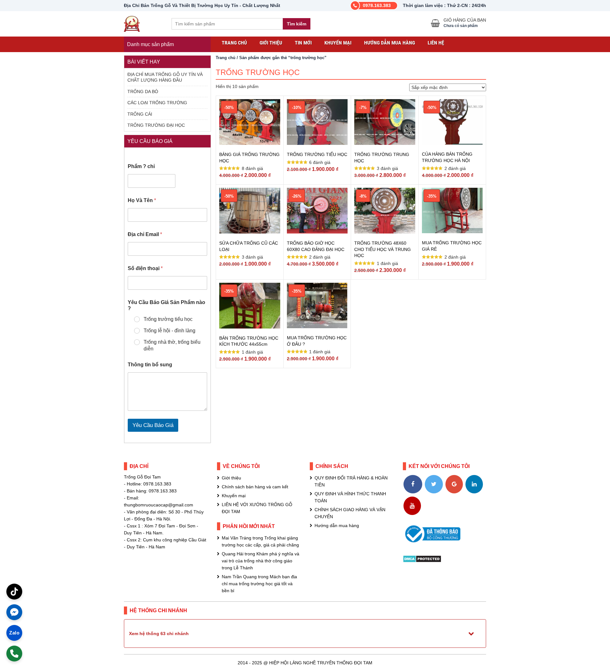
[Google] (454, 484)
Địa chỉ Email (145, 234)
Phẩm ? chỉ (141, 166)
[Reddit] (433, 506)
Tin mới (303, 43)
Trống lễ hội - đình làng (169, 330)
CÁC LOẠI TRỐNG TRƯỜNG (157, 102)
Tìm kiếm (296, 23)
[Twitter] (434, 484)
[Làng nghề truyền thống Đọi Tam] (132, 23)
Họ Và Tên (142, 200)
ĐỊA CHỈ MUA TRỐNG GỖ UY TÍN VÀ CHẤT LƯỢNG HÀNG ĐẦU (165, 77)
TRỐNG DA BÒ (142, 91)
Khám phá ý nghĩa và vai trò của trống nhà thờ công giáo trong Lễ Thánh (260, 560)
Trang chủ (234, 43)
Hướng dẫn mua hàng (389, 43)
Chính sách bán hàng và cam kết (255, 486)
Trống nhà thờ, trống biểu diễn (172, 345)
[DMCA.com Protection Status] (422, 558)
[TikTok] (14, 592)
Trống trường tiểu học (168, 319)
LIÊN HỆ (436, 43)
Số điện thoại (145, 268)
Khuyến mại (337, 43)
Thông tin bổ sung (150, 364)
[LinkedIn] (474, 484)
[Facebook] (412, 484)
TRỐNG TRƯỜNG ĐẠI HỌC (156, 125)
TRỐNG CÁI (139, 114)
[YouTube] (412, 506)
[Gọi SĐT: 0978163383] (14, 653)
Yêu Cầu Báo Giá (152, 425)
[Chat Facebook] (14, 612)
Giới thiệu (271, 43)
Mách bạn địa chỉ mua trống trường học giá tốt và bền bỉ (259, 583)
